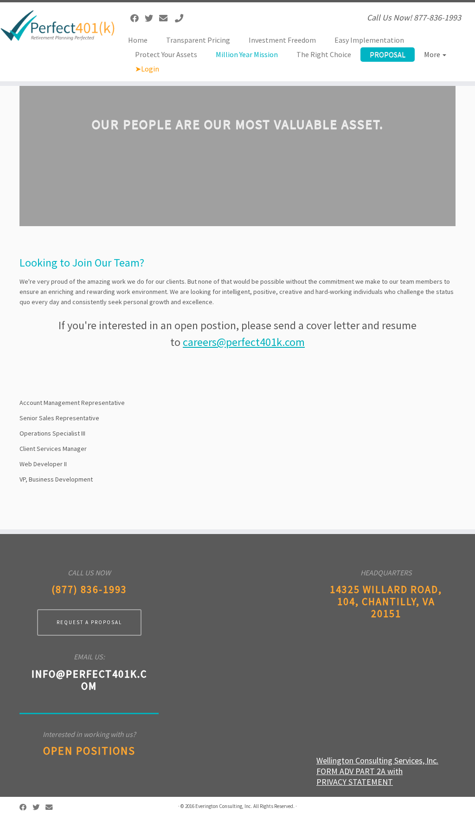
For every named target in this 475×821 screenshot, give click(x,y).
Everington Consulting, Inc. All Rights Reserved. (245, 806)
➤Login (147, 68)
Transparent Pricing (198, 40)
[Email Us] (166, 18)
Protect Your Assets (166, 54)
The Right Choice (323, 54)
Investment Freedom (282, 40)
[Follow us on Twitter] (152, 18)
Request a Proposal (89, 622)
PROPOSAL (387, 54)
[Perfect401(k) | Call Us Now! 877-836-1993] (55, 25)
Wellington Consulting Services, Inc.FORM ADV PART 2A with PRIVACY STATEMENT (377, 771)
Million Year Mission (247, 54)
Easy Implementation (369, 40)
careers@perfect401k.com (244, 342)
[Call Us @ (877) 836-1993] (182, 18)
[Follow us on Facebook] (137, 18)
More (433, 54)
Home (138, 40)
